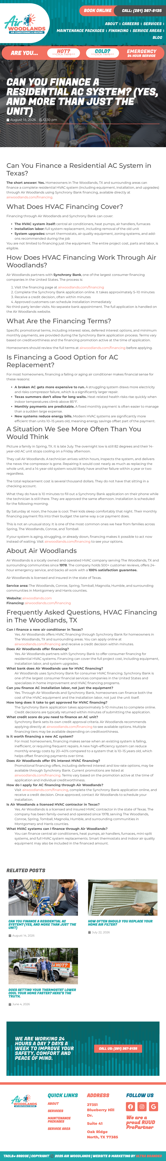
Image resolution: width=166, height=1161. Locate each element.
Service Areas (147, 31)
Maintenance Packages (80, 31)
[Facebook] (130, 1106)
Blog (157, 37)
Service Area (59, 1128)
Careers (130, 24)
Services (152, 24)
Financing (118, 31)
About (111, 24)
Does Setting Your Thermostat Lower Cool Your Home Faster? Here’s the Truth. (42, 993)
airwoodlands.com (37, 598)
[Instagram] (142, 1106)
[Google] (153, 1106)
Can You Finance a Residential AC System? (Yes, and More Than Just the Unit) (42, 924)
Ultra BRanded (149, 1156)
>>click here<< (63, 54)
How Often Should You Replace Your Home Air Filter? (120, 923)
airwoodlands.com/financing (29, 197)
